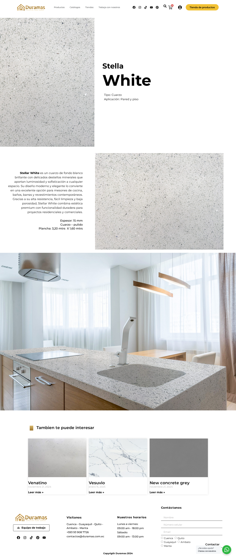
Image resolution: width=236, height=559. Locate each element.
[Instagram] (140, 7)
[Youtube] (151, 7)
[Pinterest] (157, 7)
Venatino (37, 482)
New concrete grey (169, 482)
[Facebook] (134, 7)
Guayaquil (170, 542)
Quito (181, 538)
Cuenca (168, 538)
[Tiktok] (146, 7)
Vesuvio (97, 482)
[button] (165, 6)
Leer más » (36, 492)
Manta (168, 545)
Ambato (185, 542)
